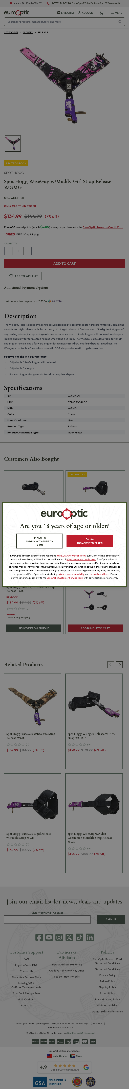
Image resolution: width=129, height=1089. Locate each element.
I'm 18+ (89, 541)
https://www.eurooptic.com (71, 555)
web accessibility (75, 574)
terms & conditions (100, 574)
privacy (62, 574)
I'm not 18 (39, 541)
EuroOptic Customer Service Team (65, 577)
